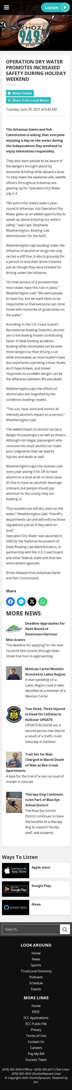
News (36, 959)
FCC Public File (36, 1024)
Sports (36, 965)
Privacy (36, 1030)
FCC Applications (36, 1018)
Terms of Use (36, 1036)
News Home (22, 93)
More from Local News (30, 100)
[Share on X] (32, 601)
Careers (36, 1048)
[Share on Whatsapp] (42, 601)
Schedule (36, 983)
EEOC (36, 1012)
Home (36, 953)
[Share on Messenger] (21, 601)
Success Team (36, 1059)
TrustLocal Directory (36, 971)
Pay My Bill (36, 1053)
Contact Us (36, 1042)
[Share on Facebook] (10, 601)
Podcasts (36, 977)
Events (36, 989)
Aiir (35, 1082)
